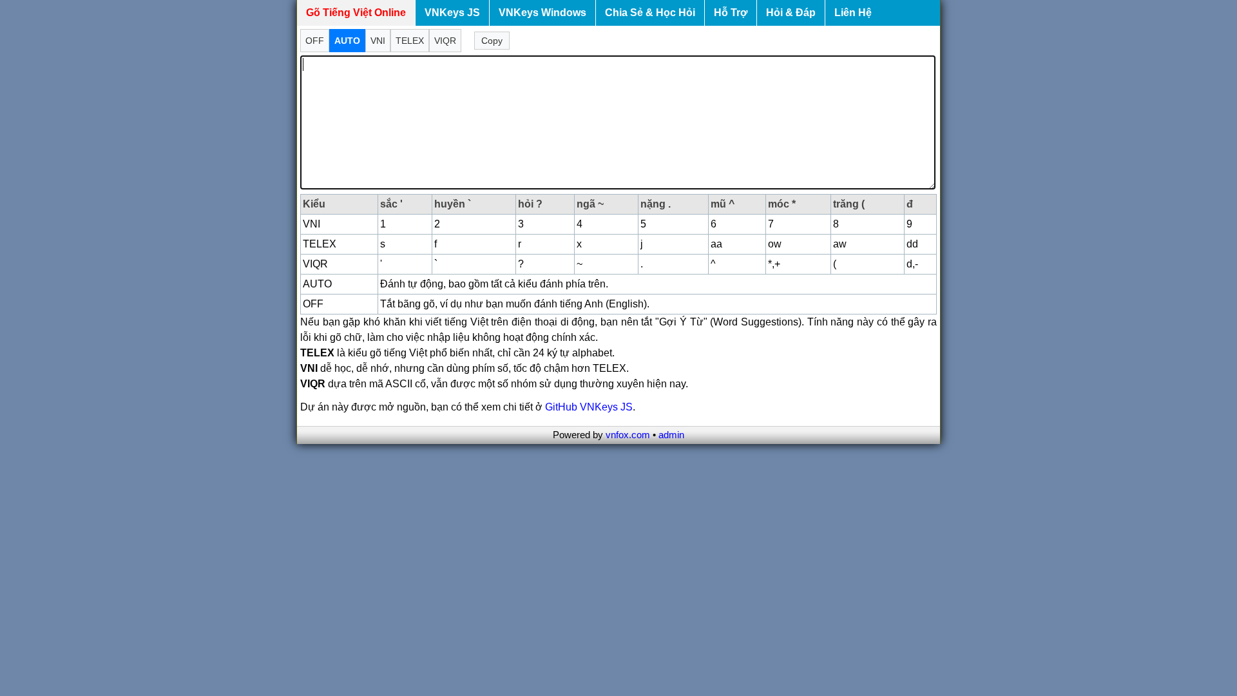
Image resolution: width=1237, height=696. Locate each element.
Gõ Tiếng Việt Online (356, 12)
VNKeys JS (452, 12)
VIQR (445, 40)
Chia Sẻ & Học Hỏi (650, 12)
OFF (314, 40)
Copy (492, 40)
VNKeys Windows (542, 12)
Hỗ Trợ (730, 12)
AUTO (347, 40)
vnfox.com (628, 434)
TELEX (410, 40)
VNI (377, 40)
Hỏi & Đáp (791, 12)
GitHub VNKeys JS (589, 406)
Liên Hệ (853, 12)
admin (671, 434)
